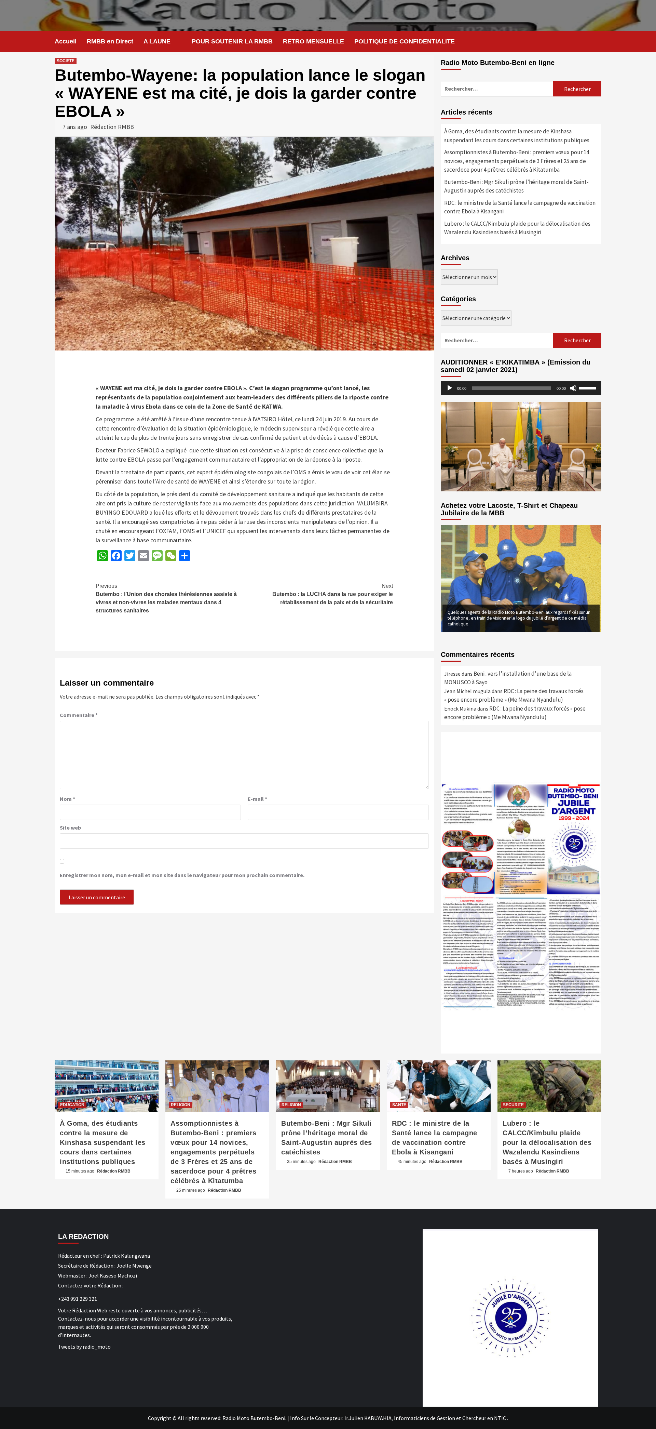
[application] (521, 388)
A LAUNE (157, 41)
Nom (67, 798)
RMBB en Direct (110, 41)
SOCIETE (65, 60)
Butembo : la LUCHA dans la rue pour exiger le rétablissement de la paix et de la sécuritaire (332, 594)
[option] (521, 578)
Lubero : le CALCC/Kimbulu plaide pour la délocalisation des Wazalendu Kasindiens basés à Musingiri (517, 228)
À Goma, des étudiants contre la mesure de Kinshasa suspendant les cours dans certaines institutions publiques (516, 136)
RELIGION (180, 1104)
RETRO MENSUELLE (313, 41)
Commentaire (79, 715)
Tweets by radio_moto (84, 1346)
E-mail (257, 798)
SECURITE (513, 1104)
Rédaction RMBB (112, 127)
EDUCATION (72, 1104)
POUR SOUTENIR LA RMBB (232, 41)
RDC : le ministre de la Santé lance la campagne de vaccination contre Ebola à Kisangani (520, 207)
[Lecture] (449, 388)
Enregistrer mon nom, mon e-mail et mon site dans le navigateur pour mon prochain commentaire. (182, 875)
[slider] (588, 387)
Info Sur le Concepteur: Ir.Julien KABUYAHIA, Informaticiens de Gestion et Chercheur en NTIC (398, 1418)
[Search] (597, 41)
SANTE (399, 1104)
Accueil (66, 41)
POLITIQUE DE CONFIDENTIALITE (404, 41)
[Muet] (573, 388)
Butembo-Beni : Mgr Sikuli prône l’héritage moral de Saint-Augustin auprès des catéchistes (516, 186)
